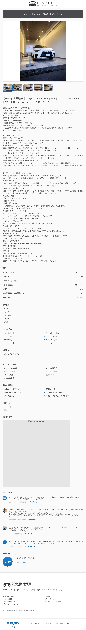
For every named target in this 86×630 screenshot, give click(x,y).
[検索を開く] (82, 4)
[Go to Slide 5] (49, 88)
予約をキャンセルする (10, 604)
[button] (43, 51)
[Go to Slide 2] (18, 88)
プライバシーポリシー (52, 599)
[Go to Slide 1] (8, 88)
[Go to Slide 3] (28, 88)
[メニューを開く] (3, 4)
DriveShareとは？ (9, 596)
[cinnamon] (5, 510)
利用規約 (48, 596)
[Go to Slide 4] (38, 88)
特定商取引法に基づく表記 (53, 601)
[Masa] (5, 528)
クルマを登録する (9, 601)
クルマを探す (7, 599)
